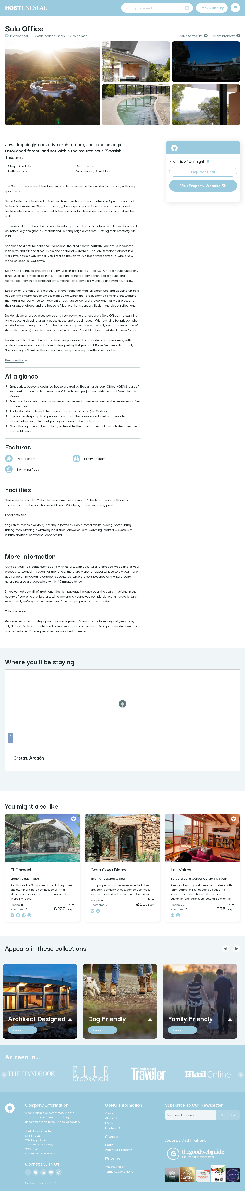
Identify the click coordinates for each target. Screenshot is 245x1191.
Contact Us (113, 1127)
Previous (3, 1074)
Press (109, 1112)
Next (240, 1074)
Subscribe (228, 1115)
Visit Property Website (200, 185)
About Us (111, 1117)
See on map (78, 35)
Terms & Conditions (119, 1171)
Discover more (22, 1029)
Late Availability (212, 7)
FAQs (109, 1122)
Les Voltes (181, 869)
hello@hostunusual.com (40, 1153)
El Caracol (21, 869)
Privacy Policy (115, 1166)
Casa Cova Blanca (109, 869)
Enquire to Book (203, 171)
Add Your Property (118, 1149)
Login (109, 1144)
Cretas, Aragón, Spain (49, 35)
